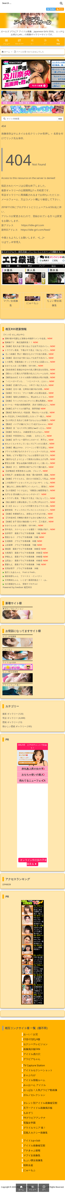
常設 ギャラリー (10, 718)
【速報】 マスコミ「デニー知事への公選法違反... (26, 393)
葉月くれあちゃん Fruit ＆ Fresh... (20, 572)
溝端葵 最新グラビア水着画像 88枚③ (22, 548)
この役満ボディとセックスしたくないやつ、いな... (27, 482)
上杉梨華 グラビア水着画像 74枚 (20, 545)
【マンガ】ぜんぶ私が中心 (13, 334)
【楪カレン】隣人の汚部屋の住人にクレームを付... (27, 373)
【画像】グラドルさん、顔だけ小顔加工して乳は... (27, 478)
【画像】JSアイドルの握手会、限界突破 (22, 408)
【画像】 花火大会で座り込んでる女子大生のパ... (26, 358)
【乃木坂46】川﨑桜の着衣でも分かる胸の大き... (26, 517)
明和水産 (28, 1165)
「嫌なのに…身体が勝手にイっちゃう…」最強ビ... (27, 486)
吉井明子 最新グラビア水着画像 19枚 (22, 533)
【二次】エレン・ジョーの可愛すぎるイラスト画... (27, 506)
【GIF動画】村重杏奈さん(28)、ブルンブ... (23, 471)
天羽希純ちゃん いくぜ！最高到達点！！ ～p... (26, 580)
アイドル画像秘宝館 (34, 1145)
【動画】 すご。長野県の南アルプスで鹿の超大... (26, 467)
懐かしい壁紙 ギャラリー (17, 726)
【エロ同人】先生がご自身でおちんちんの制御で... (27, 420)
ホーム (7, 51)
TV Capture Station (34, 1065)
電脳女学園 (29, 1122)
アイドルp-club (31, 1140)
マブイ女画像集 (31, 1155)
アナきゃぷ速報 (31, 1150)
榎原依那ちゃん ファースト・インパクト (23, 576)
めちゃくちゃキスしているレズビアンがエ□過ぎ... (27, 443)
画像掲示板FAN (31, 1049)
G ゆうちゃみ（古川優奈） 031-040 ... (21, 365)
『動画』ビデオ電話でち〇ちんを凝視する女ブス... (27, 455)
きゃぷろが (29, 1075)
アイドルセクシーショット (37, 1070)
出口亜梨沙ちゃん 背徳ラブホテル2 (21, 584)
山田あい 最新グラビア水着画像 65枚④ (23, 560)
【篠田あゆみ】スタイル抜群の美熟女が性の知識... (27, 377)
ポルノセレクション (34, 1095)
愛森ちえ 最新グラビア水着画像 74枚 (22, 564)
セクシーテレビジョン (35, 1044)
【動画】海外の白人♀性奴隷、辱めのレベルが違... (27, 412)
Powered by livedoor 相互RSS (17, 587)
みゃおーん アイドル (34, 1085)
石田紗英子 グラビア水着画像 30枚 (21, 568)
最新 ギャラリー (12, 713)
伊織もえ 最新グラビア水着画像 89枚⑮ (23, 556)
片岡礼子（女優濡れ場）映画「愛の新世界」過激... (27, 474)
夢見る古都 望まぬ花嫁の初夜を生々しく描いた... (27, 463)
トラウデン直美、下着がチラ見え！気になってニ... (27, 350)
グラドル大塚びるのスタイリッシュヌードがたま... (27, 451)
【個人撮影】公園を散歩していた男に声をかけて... (27, 502)
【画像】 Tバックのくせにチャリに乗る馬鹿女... (26, 400)
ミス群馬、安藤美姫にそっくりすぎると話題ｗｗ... (27, 361)
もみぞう (28, 1112)
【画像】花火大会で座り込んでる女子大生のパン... (27, 346)
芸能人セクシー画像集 (35, 1132)
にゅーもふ (29, 1170)
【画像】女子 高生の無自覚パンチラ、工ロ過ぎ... (26, 521)
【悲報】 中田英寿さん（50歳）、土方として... (25, 435)
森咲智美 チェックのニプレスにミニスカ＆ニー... (27, 510)
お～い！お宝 (30, 1034)
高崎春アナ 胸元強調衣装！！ (18, 342)
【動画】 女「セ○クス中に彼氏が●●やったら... (25, 428)
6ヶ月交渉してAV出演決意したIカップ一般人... (25, 416)
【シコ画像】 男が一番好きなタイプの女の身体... (26, 354)
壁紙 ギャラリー (12, 722)
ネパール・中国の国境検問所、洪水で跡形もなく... (27, 404)
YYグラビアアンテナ (34, 1117)
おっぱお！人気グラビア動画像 (40, 1090)
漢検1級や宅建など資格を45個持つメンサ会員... (26, 338)
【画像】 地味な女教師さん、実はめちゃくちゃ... (26, 397)
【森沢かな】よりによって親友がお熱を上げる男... (27, 459)
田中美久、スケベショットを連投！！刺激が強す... (27, 529)
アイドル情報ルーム (34, 1080)
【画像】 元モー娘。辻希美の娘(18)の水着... (24, 389)
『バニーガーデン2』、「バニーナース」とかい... (27, 381)
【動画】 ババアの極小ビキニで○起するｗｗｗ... (26, 424)
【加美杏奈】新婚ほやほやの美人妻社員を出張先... (27, 369)
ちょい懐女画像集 (33, 1160)
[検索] (61, 3)
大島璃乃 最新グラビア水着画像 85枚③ (23, 552)
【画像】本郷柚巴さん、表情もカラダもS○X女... (26, 513)
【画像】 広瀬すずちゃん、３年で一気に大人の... (26, 385)
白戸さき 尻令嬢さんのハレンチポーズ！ (23, 494)
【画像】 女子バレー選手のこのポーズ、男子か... (26, 439)
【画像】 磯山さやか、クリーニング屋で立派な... (26, 447)
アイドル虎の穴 (31, 1054)
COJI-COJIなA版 (31, 1039)
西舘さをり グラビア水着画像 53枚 (21, 537)
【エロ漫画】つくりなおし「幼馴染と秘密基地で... (27, 490)
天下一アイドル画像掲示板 (37, 1107)
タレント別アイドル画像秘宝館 (40, 1103)
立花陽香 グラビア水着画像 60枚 (20, 541)
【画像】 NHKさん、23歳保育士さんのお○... (24, 432)
